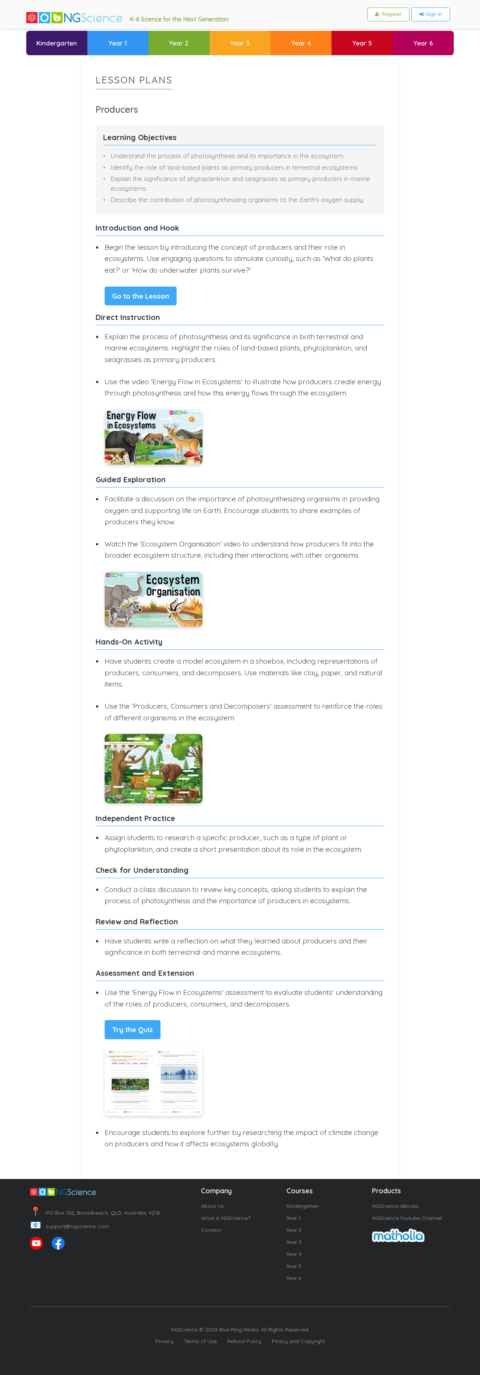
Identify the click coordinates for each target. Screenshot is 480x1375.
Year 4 (294, 1254)
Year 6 (293, 1278)
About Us (212, 1206)
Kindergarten (302, 1206)
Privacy (164, 1341)
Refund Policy (244, 1341)
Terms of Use (200, 1341)
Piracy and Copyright (298, 1341)
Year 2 (294, 1230)
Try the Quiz (132, 1029)
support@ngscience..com (69, 1226)
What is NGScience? (225, 1218)
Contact (211, 1230)
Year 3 (294, 1242)
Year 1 (293, 1218)
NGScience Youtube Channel (407, 1218)
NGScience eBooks (395, 1206)
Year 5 (294, 1266)
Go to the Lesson (140, 295)
